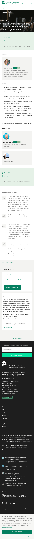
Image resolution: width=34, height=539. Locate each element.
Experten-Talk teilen (7, 262)
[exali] (22, 496)
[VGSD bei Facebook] (2, 504)
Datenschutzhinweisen (7, 527)
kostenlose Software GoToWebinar (18, 226)
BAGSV (15, 390)
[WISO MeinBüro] (9, 496)
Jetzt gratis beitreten (17, 355)
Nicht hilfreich (21, 323)
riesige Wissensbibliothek (18, 255)
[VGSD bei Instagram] (6, 504)
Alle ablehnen (5, 536)
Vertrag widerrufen (7, 397)
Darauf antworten (8, 327)
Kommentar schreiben (12, 287)
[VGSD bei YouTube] (14, 504)
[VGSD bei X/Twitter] (10, 504)
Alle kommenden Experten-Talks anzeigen (12, 449)
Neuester (6, 280)
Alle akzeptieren (17, 531)
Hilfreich (8, 323)
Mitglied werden (6, 8)
